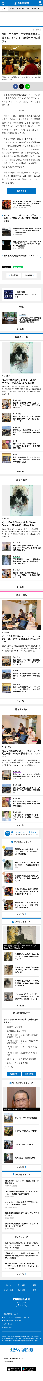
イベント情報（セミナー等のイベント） (22, 1048)
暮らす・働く (36, 8)
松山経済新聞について (10, 1314)
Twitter (24, 1304)
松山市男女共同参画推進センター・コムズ (21, 257)
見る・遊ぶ (20, 8)
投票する (13, 1074)
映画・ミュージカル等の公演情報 (21, 1059)
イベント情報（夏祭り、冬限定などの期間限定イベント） (22, 1042)
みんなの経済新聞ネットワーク (21, 1350)
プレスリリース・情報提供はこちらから (16, 1317)
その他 (10, 1067)
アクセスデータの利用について (13, 1321)
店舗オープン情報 (14, 1027)
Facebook (18, 1304)
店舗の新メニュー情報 (16, 1031)
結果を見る (29, 1074)
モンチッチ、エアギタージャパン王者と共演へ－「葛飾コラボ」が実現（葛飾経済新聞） (21, 218)
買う (28, 8)
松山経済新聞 (21, 3)
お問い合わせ (7, 1324)
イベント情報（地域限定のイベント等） (22, 1054)
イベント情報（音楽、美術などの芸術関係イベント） (22, 1036)
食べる (12, 8)
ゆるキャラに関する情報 (17, 1063)
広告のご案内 (7, 1327)
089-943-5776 (29, 98)
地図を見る (21, 191)
